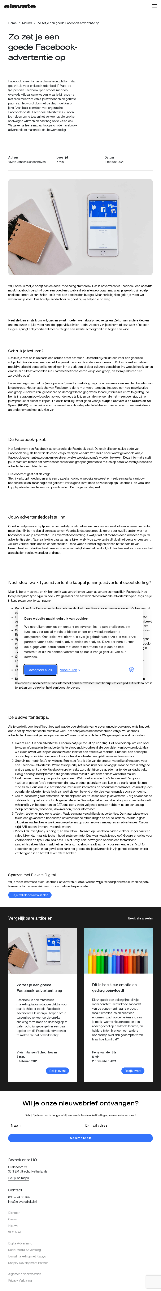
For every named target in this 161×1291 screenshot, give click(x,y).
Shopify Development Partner (28, 1263)
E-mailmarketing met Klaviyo (27, 1256)
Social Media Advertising (24, 1250)
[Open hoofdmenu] (154, 6)
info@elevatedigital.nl (22, 1201)
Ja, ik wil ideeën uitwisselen (30, 895)
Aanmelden (81, 1138)
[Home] (20, 6)
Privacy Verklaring (20, 1280)
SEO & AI (14, 1232)
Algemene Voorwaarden (24, 1274)
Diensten (14, 1212)
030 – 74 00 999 (19, 1197)
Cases (12, 1219)
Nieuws (27, 23)
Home (12, 23)
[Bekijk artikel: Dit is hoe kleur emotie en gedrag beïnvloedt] (118, 1005)
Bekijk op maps (18, 1178)
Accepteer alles (40, 669)
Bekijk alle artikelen (140, 918)
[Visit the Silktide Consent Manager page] (132, 670)
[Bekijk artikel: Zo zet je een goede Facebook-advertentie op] (42, 1005)
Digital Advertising (20, 1243)
